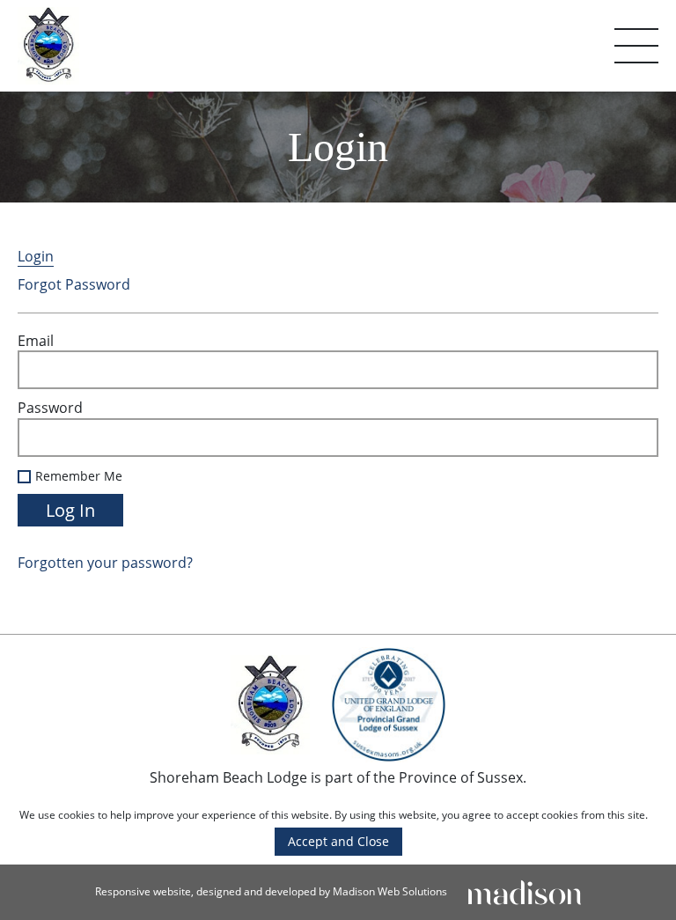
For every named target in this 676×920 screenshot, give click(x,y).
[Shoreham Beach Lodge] (48, 46)
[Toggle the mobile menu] (636, 45)
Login (36, 256)
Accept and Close (338, 841)
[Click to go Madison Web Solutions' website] (524, 891)
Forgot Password (74, 284)
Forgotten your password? (105, 562)
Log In (70, 510)
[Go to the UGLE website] (388, 707)
